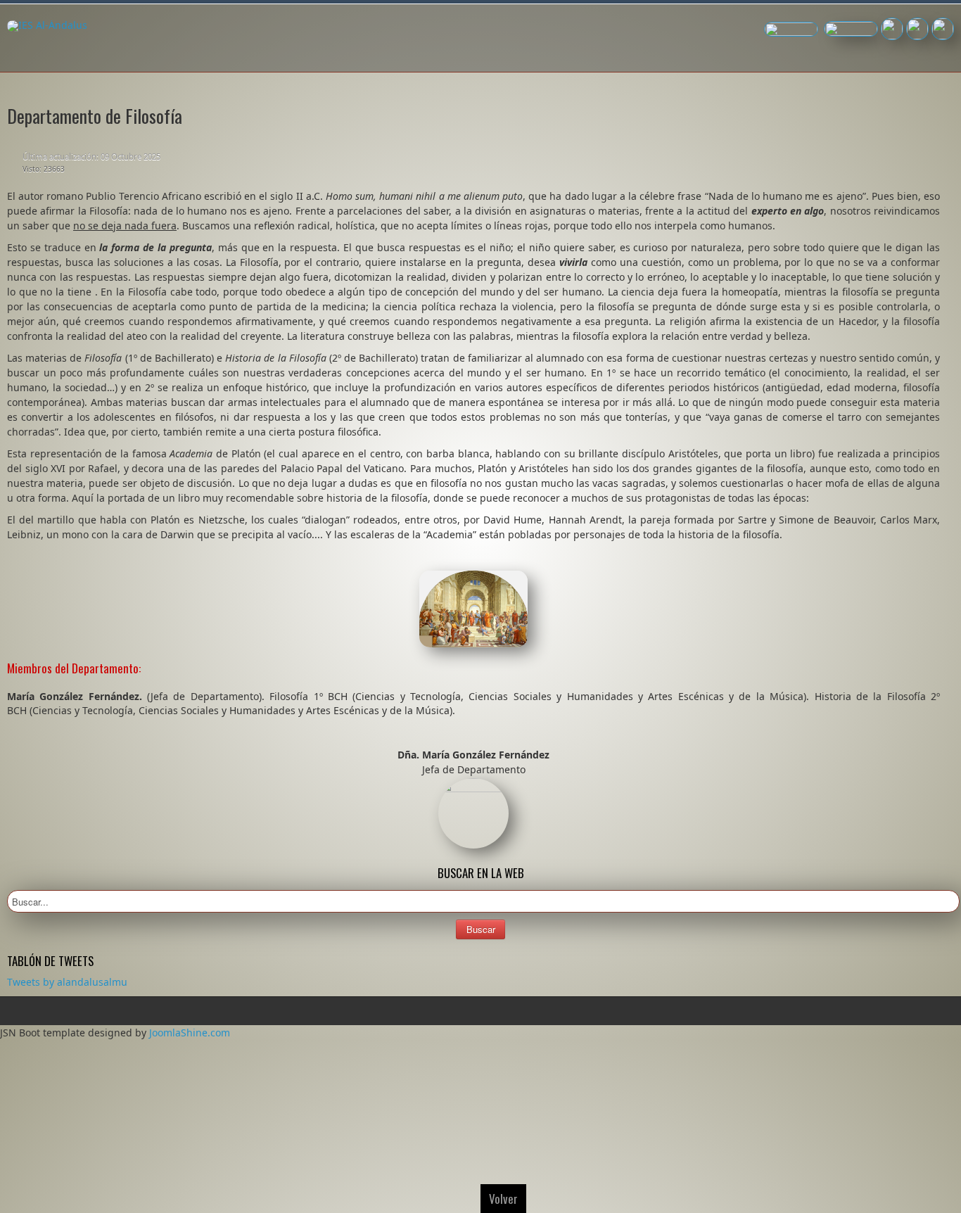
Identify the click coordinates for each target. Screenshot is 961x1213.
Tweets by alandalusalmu (67, 982)
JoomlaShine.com (189, 1032)
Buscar (480, 929)
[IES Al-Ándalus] (47, 26)
